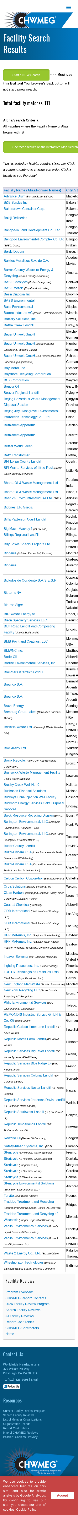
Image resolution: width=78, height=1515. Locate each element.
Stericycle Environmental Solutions (29, 1183)
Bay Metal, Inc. (15, 368)
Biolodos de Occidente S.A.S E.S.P (30, 580)
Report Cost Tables (19, 1322)
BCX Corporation (16, 380)
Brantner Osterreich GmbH (23, 672)
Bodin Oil (10, 657)
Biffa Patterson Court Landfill (25, 519)
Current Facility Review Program (24, 1410)
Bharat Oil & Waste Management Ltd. (31, 492)
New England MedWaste (22, 984)
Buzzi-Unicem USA (18, 852)
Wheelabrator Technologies (24, 1262)
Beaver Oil (11, 386)
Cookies (20, 1437)
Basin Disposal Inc (17, 294)
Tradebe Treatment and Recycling (29, 1201)
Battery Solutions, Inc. (20, 319)
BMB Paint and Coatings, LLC (26, 641)
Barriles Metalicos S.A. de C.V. (26, 260)
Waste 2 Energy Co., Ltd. (22, 1253)
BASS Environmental (19, 300)
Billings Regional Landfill (21, 534)
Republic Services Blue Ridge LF (28, 1063)
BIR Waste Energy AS (20, 614)
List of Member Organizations (22, 1419)
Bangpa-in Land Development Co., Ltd (32, 230)
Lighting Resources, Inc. (21, 966)
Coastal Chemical (16, 904)
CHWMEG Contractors (22, 1328)
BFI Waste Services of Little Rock (29, 467)
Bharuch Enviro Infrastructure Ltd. (28, 498)
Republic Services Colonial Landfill (28, 1075)
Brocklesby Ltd (15, 748)
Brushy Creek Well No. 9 (21, 784)
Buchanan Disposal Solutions (25, 791)
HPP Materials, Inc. (18, 935)
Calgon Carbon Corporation (23, 878)
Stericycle (11, 1152)
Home (9, 1334)
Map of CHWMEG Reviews (20, 1432)
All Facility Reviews (19, 1316)
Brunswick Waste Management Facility (32, 772)
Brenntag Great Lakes (20, 712)
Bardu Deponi (14, 251)
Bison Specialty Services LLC (25, 620)
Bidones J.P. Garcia (18, 507)
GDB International (17, 911)
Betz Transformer (17, 455)
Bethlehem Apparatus (20, 425)
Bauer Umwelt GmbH (19, 334)
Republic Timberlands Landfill (25, 1124)
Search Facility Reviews (23, 1310)
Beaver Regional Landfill (21, 392)
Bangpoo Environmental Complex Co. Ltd (34, 239)
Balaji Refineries (15, 218)
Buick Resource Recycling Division (29, 815)
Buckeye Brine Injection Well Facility (30, 797)
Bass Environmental (18, 307)
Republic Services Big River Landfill (29, 1051)
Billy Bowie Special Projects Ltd (27, 544)
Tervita (9, 1195)
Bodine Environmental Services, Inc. (30, 663)
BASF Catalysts (16, 282)
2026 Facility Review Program (27, 1304)
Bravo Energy (14, 706)
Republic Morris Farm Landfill (25, 1039)
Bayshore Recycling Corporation (27, 374)
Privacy (33, 1437)
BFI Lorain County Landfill (22, 461)
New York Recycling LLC (22, 990)
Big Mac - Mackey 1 (18, 528)
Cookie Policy (26, 1509)
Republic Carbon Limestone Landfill (29, 1027)
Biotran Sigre (13, 605)
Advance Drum (14, 196)
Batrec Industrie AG (18, 313)
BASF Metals (14, 288)
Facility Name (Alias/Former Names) (32, 190)
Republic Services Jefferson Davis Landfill (34, 1100)
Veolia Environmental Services (26, 1226)
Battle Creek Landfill (18, 325)
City (69, 190)
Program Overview (19, 1292)
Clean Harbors (14, 892)
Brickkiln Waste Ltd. (18, 727)
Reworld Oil (12, 1138)
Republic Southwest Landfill (24, 1112)
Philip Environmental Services (25, 1002)
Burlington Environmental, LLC (26, 821)
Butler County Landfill (19, 846)
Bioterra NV (12, 592)
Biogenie (10, 553)
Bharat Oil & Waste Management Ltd (31, 483)
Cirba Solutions (15, 886)
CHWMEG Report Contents (25, 1298)
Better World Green (18, 446)
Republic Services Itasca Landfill (27, 1087)
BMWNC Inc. (13, 650)
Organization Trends (17, 1424)
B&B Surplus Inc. (16, 202)
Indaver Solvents (16, 956)
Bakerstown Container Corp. (24, 209)
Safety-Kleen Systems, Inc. (24, 1146)
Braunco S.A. (13, 684)
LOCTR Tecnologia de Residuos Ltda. (32, 972)
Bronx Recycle (14, 760)
